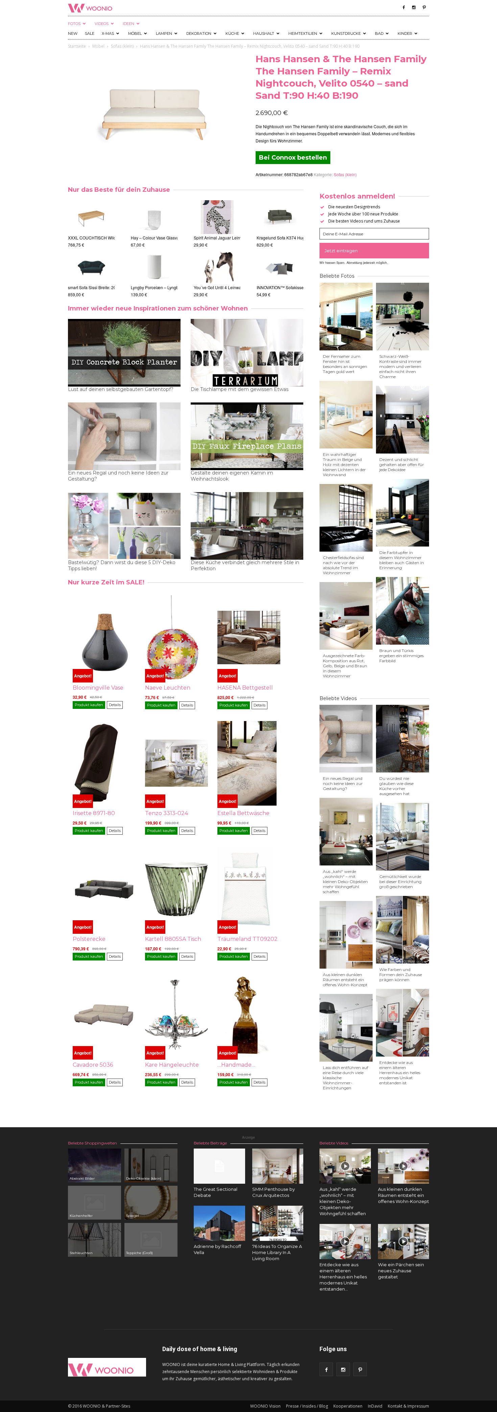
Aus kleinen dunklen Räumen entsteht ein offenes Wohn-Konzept (345, 979)
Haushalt (263, 33)
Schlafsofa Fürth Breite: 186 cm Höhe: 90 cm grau (113, 237)
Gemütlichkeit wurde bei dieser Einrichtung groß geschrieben (400, 881)
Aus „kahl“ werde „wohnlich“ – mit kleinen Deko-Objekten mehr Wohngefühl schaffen (345, 881)
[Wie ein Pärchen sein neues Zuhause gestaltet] (403, 1241)
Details (115, 704)
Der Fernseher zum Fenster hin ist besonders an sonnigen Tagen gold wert (345, 364)
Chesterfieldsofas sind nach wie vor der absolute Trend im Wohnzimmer (343, 565)
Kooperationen (347, 1406)
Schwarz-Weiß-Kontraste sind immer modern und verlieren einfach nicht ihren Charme (400, 366)
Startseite (77, 46)
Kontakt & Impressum (408, 1406)
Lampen (164, 33)
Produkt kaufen (89, 704)
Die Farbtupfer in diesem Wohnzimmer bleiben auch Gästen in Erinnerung (401, 560)
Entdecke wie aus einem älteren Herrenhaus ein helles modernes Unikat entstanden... (343, 1277)
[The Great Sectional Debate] (219, 1166)
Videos (102, 23)
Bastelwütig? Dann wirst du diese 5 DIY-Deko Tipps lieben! (121, 565)
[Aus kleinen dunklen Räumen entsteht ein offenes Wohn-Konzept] (403, 1166)
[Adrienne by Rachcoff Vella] (219, 1223)
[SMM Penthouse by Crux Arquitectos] (278, 1166)
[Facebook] (404, 7)
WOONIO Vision (265, 1406)
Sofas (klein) (122, 46)
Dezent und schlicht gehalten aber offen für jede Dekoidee (401, 464)
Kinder (405, 33)
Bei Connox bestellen (293, 157)
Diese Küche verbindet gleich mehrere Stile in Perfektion (245, 565)
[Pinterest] (424, 7)
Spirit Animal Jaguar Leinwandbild (225, 237)
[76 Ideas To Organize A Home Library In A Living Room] (278, 1223)
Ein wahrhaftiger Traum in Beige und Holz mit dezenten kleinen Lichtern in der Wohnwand (344, 464)
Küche (232, 33)
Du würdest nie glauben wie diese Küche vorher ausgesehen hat (396, 786)
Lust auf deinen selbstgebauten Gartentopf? (120, 389)
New (72, 33)
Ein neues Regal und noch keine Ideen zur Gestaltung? (118, 476)
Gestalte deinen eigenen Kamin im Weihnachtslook (232, 476)
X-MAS (108, 33)
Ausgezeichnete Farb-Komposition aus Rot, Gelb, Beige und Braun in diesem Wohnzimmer (345, 665)
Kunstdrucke (346, 33)
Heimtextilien (302, 33)
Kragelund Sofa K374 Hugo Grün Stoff (292, 237)
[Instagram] (414, 7)
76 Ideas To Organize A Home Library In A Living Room (277, 1252)
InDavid (375, 1406)
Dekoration (198, 33)
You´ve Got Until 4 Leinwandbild (223, 287)
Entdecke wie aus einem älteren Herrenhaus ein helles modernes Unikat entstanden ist (399, 1072)
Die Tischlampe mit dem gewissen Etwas (239, 389)
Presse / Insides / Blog (307, 1406)
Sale (89, 33)
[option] (91, 249)
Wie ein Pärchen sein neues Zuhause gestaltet (401, 1270)
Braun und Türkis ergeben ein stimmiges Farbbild (401, 655)
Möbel (135, 33)
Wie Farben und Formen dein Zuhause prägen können (400, 974)
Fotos (74, 23)
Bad (379, 33)
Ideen (128, 23)
